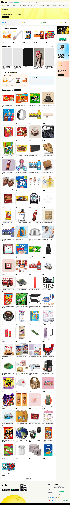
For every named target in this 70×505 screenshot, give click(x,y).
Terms (48, 486)
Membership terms (50, 487)
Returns (49, 490)
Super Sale (14, 5)
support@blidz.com (62, 486)
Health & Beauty (53, 5)
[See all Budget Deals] (26, 75)
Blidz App (35, 2)
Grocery (8, 5)
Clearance (19, 5)
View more (27, 478)
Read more (5, 17)
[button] (7, 36)
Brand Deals (34, 77)
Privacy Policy (50, 492)
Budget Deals (7, 75)
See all (52, 46)
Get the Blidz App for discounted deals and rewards (35, 504)
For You (3, 5)
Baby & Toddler (61, 5)
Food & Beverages (41, 5)
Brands (24, 5)
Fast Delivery (33, 5)
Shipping (49, 489)
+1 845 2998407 (61, 487)
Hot (28, 5)
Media (47, 5)
